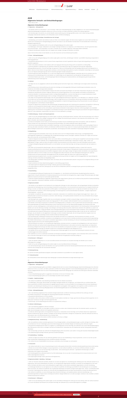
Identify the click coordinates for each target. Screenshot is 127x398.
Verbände (30, 393)
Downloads (87, 9)
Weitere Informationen (68, 394)
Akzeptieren (76, 394)
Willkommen (32, 9)
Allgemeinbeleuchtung (70, 9)
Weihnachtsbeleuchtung (56, 9)
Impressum (39, 393)
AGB (35, 393)
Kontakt (93, 9)
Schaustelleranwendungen (42, 9)
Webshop (81, 9)
